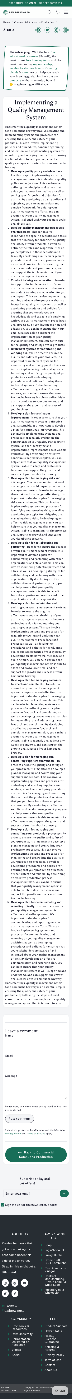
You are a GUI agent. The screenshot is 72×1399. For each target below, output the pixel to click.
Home (6, 22)
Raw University (22, 1334)
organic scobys (42, 64)
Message (11, 1075)
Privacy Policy (13, 1133)
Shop (48, 1245)
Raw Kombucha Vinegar (55, 1270)
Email (9, 1055)
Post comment (20, 1118)
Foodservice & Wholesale (55, 1291)
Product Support (56, 1326)
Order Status (53, 1331)
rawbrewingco (13, 1310)
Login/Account (54, 1250)
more (25, 72)
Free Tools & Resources (20, 1327)
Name (9, 1035)
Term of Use (53, 1360)
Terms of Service (35, 1133)
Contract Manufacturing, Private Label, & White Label (55, 1280)
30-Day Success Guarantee (52, 1338)
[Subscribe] (64, 1193)
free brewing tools (38, 60)
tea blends (37, 68)
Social (16, 1355)
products (15, 80)
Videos (16, 1349)
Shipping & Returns (52, 1348)
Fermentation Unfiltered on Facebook (21, 1341)
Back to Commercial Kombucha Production (36, 1155)
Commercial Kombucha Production (34, 22)
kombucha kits (19, 68)
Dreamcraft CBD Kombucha (56, 1261)
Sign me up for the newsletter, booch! (31, 1205)
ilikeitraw (9, 1306)
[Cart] (57, 12)
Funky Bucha (54, 1255)
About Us (51, 1370)
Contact (50, 1365)
